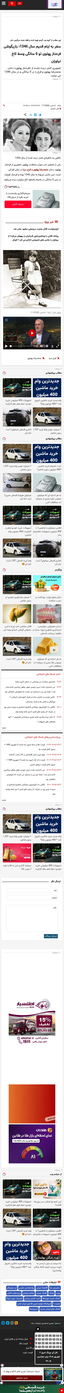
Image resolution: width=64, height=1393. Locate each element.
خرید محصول (22, 1377)
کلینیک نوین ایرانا (14, 1298)
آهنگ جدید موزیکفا (51, 1298)
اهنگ (51, 1293)
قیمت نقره (28, 1352)
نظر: (54, 907)
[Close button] (61, 1365)
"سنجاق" (57, 1323)
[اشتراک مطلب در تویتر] (35, 115)
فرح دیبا (27, 169)
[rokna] (55, 4)
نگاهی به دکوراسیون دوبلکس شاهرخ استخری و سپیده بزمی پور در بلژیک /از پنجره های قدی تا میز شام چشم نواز (29, 709)
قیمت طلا (23, 1343)
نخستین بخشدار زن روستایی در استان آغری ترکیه (35, 681)
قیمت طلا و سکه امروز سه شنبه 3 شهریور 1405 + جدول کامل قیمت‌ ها (29, 747)
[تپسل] (5, 186)
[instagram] (11, 1323)
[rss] (16, 1323)
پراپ (58, 1293)
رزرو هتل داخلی (14, 1293)
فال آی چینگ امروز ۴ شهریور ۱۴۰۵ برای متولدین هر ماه (48, 1356)
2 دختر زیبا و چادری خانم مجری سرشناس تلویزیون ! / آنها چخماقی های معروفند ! (31, 719)
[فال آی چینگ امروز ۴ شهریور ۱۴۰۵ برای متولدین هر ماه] (48, 1341)
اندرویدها (34, 1309)
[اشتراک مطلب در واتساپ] (31, 115)
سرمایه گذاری (18, 204)
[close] (61, 1390)
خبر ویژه (49, 222)
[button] (38, 1329)
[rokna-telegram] (3, 1323)
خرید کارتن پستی (32, 1298)
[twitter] (7, 1323)
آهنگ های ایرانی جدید (50, 1309)
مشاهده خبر (11, 338)
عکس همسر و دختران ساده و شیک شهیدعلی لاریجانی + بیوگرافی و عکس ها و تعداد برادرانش (32, 699)
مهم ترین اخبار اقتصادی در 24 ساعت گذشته (27, 754)
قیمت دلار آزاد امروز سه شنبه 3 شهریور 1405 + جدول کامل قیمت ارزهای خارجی (30, 762)
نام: (55, 890)
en (19, 3)
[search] (12, 3)
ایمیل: (54, 897)
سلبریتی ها (55, 1287)
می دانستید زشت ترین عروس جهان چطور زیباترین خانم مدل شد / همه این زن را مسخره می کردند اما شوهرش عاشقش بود (30, 689)
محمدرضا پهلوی (40, 169)
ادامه (4, 728)
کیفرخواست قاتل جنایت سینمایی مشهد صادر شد (36, 229)
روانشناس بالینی (26, 1287)
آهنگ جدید (41, 1293)
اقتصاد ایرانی (42, 1287)
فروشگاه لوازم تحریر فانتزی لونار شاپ (34, 1303)
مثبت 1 (56, 1303)
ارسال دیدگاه (51, 936)
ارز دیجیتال (12, 1287)
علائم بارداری (28, 1293)
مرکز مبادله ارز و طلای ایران (16, 1339)
